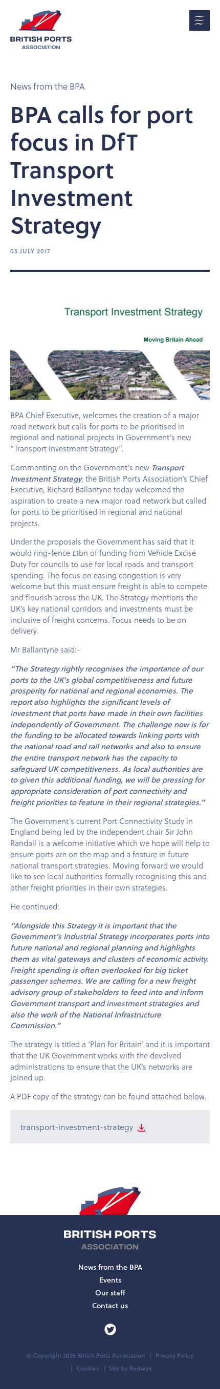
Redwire (140, 1368)
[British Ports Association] (41, 29)
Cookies (88, 1368)
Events (110, 1280)
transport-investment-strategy (77, 1127)
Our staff (110, 1293)
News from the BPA (47, 86)
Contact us (110, 1305)
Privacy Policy (174, 1355)
